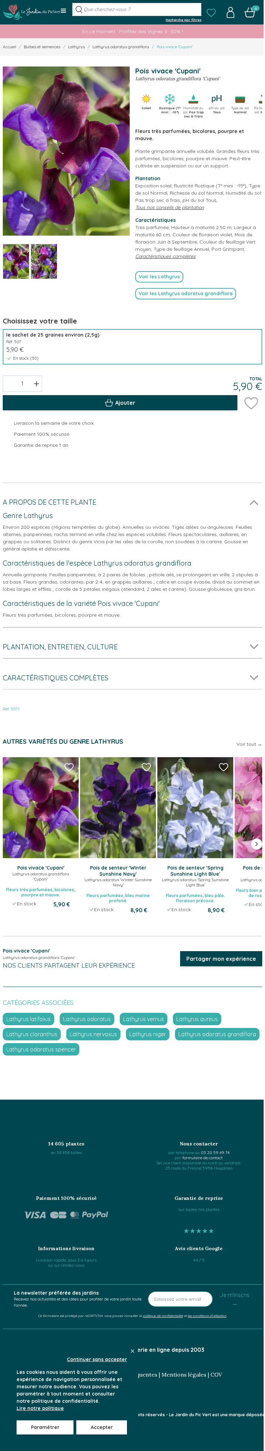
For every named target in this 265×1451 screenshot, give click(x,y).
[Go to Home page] (31, 12)
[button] (211, 12)
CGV (216, 1374)
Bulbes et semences (42, 46)
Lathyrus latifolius (28, 1019)
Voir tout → (249, 744)
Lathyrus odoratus (87, 1019)
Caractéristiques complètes (165, 256)
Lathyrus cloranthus (31, 1034)
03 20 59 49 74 (215, 1152)
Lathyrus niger (147, 1034)
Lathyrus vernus (143, 1019)
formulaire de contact (203, 1157)
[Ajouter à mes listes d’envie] (251, 402)
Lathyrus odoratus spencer (41, 1049)
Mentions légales (183, 1374)
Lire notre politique (40, 1408)
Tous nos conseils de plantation (169, 207)
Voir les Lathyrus (159, 277)
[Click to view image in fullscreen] (66, 151)
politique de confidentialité (163, 1316)
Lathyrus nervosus (93, 1034)
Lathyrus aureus (197, 1019)
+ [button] (36, 383)
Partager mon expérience (221, 958)
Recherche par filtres (184, 20)
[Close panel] (132, 1351)
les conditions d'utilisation (207, 1316)
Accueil (9, 46)
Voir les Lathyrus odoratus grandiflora (186, 293)
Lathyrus (76, 46)
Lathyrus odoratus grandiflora (120, 46)
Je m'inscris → (234, 1299)
